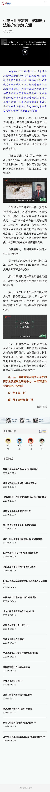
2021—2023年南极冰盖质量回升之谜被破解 (22, 539)
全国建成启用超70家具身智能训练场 (19, 567)
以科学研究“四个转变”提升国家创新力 (20, 553)
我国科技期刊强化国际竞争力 (16, 667)
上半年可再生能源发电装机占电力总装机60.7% (24, 737)
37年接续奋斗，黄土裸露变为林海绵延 (20, 653)
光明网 (10, 30)
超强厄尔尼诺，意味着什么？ (16, 625)
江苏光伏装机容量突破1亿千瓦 (17, 511)
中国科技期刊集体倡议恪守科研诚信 (19, 597)
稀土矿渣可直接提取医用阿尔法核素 (19, 525)
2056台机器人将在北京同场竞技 (17, 695)
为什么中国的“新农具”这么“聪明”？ (19, 723)
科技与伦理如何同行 (12, 681)
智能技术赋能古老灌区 (13, 639)
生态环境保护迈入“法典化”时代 (17, 709)
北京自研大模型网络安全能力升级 (18, 611)
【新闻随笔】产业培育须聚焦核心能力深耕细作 (24, 497)
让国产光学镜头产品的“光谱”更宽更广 (20, 469)
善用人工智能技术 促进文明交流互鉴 (20, 483)
